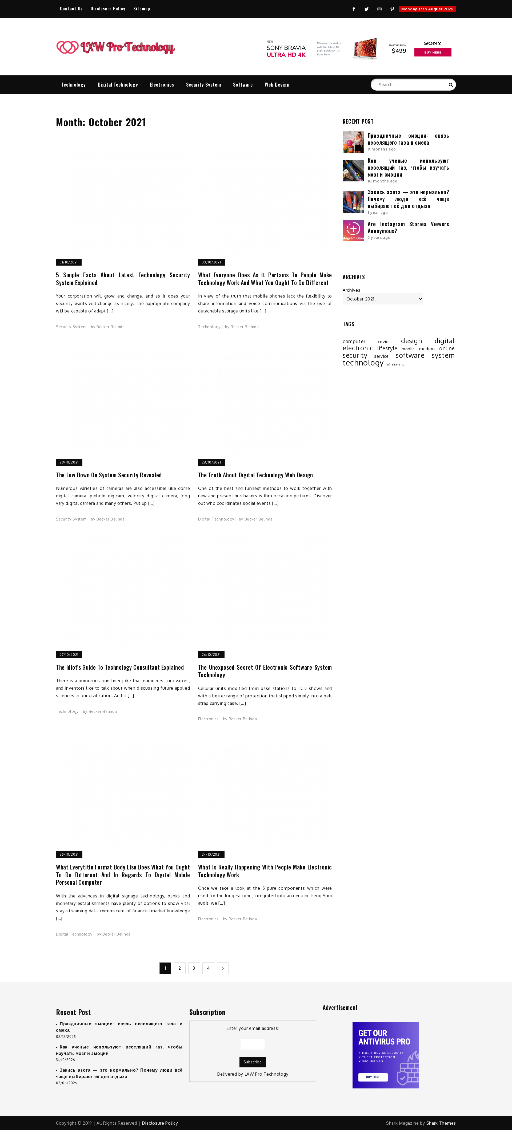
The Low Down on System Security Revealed (109, 475)
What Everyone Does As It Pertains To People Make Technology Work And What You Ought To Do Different (265, 278)
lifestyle (387, 348)
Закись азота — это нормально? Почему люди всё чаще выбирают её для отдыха (408, 199)
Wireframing (396, 364)
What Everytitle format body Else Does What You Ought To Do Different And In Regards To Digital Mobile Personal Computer (123, 874)
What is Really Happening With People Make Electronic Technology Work (265, 870)
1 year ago (378, 212)
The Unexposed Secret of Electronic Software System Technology (265, 670)
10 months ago (383, 181)
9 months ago (382, 149)
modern (427, 348)
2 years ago (379, 237)
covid (383, 341)
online (447, 348)
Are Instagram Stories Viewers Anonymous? (408, 227)
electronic (358, 348)
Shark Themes (441, 1123)
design (411, 341)
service (381, 356)
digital (445, 341)
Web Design (277, 84)
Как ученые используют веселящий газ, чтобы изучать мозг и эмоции (408, 167)
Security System (203, 84)
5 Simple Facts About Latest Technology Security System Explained (123, 278)
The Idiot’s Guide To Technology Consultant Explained (120, 667)
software (410, 355)
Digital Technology (118, 84)
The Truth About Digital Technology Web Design (255, 475)
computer (354, 341)
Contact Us (71, 8)
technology (363, 362)
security (355, 355)
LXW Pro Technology (267, 1074)
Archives (352, 290)
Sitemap (141, 8)
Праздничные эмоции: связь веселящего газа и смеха (408, 138)
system (443, 355)
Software (243, 84)
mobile (408, 348)
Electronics (162, 84)
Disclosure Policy (108, 8)
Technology (73, 84)
